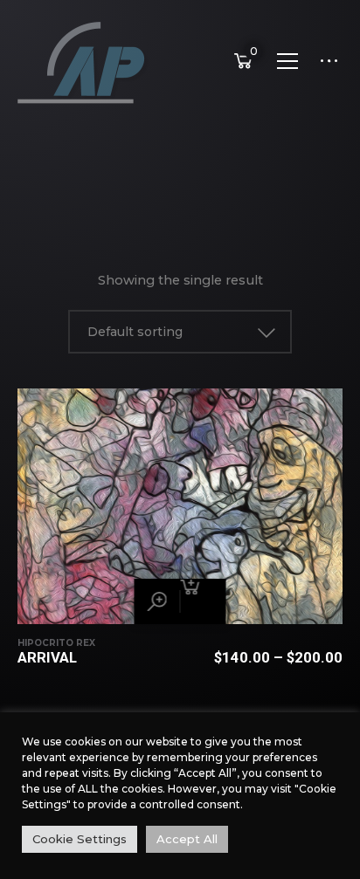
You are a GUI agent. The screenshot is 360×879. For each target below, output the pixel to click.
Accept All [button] (187, 839)
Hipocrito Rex (56, 643)
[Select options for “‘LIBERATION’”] (203, 601)
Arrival (47, 657)
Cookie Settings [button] (79, 839)
